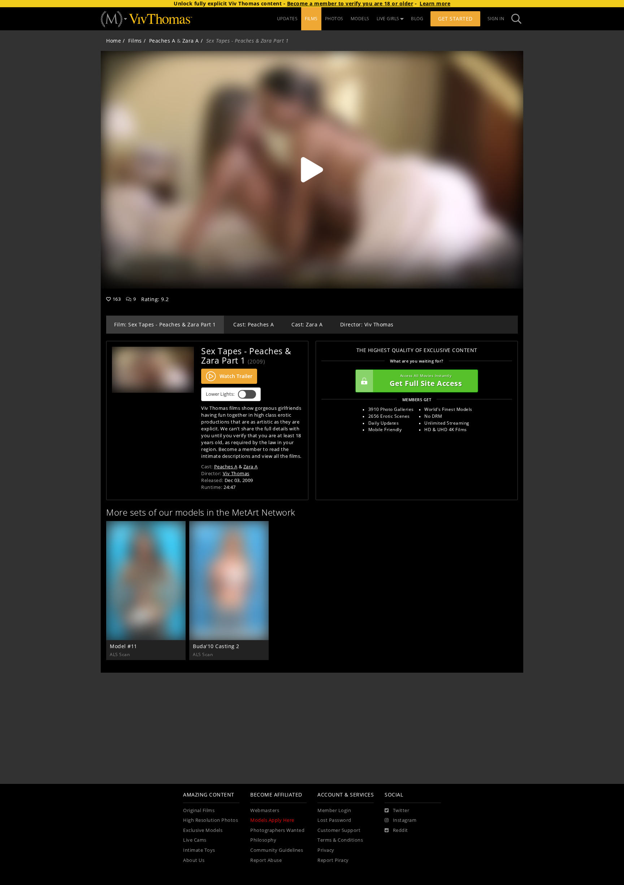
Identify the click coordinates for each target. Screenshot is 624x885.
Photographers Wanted (277, 830)
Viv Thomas (236, 473)
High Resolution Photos (210, 820)
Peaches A (162, 40)
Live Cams (195, 840)
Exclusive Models (202, 830)
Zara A (190, 40)
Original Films (198, 810)
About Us (193, 860)
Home (113, 40)
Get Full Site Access (426, 380)
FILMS (311, 19)
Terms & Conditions (340, 840)
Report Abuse (266, 860)
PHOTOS (334, 19)
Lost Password (334, 820)
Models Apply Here (272, 820)
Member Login (334, 810)
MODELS (360, 19)
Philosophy (263, 840)
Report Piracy (333, 860)
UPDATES (287, 19)
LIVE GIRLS (388, 19)
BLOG (417, 19)
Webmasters (264, 810)
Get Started (455, 18)
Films (135, 40)
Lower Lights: (220, 394)
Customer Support (338, 830)
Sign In (496, 19)
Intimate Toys (199, 850)
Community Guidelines (276, 850)
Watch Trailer (236, 376)
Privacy (325, 850)
